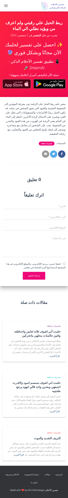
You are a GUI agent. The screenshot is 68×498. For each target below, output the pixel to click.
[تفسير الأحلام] (52, 6)
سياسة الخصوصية (31, 474)
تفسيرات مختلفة (46, 143)
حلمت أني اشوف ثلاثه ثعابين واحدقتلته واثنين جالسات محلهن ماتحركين (37, 333)
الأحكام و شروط (12, 474)
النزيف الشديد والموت (47, 438)
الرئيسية (58, 474)
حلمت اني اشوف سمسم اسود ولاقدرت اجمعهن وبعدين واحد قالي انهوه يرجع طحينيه (37, 387)
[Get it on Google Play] (50, 84)
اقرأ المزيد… (54, 356)
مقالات (47, 474)
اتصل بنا (34, 482)
